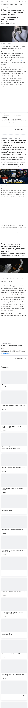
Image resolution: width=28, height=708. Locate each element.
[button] (14, 34)
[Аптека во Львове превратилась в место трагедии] (14, 380)
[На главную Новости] (8, 1)
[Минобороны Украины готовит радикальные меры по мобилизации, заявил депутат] (14, 587)
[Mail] (4, 1)
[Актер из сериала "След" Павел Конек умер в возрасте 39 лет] (14, 670)
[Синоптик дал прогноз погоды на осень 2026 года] (14, 566)
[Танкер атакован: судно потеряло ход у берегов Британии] (14, 422)
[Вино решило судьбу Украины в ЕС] (14, 649)
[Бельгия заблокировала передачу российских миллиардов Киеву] (14, 504)
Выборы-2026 (5, 4)
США (21, 60)
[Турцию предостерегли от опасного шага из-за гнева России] (14, 546)
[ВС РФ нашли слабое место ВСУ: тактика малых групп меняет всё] (14, 608)
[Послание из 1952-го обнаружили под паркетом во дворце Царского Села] (14, 442)
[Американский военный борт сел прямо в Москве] (14, 484)
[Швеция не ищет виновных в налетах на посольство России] (14, 628)
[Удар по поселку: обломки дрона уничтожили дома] (14, 463)
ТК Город (10, 138)
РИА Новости (11, 241)
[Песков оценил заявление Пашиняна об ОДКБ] (14, 690)
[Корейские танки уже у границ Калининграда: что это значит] (14, 401)
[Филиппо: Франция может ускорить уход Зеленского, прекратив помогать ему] (14, 525)
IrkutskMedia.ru (13, 7)
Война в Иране (14, 4)
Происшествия (21, 7)
